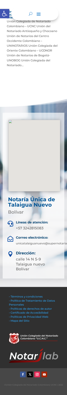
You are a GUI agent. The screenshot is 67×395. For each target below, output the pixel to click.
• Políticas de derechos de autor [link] (30, 308)
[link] (4, 13)
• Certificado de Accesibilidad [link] (28, 312)
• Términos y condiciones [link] (26, 296)
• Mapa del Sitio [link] (19, 320)
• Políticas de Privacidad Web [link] (28, 316)
